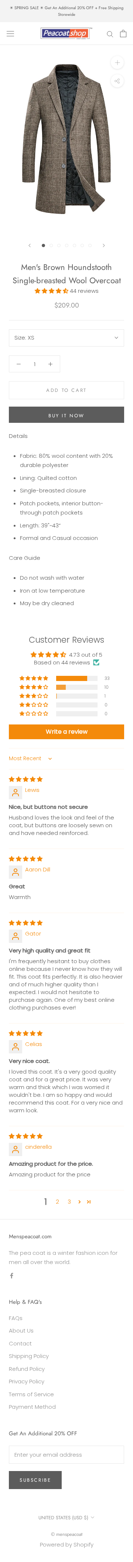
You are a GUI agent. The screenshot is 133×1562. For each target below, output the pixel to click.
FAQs (16, 1318)
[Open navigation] (10, 33)
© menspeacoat (66, 1534)
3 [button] (69, 1201)
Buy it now (66, 415)
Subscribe (35, 1480)
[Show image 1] (43, 245)
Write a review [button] (67, 731)
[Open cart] (123, 33)
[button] (52, 291)
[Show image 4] (66, 245)
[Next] (104, 245)
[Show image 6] (82, 245)
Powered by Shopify (66, 1544)
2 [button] (57, 1201)
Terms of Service (31, 1394)
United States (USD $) (63, 1517)
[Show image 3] (59, 245)
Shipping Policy (29, 1356)
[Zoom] (117, 62)
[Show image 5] (74, 245)
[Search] (110, 33)
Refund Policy (27, 1369)
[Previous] (29, 245)
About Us (21, 1330)
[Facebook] (11, 1275)
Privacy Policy (26, 1381)
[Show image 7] (90, 245)
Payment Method (32, 1407)
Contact (20, 1343)
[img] (25, 779)
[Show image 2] (51, 245)
